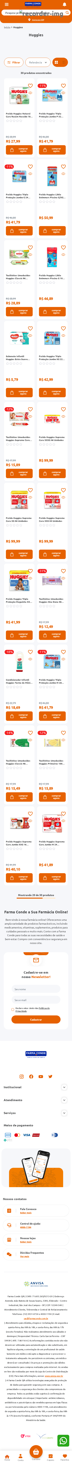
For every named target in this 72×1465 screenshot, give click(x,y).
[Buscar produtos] (67, 12)
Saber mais (26, 1212)
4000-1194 (25, 1227)
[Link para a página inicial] (7, 27)
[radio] (56, 62)
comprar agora (23, 150)
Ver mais (24, 1256)
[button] (41, 13)
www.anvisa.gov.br (54, 1375)
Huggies (18, 27)
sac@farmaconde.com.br (36, 1318)
